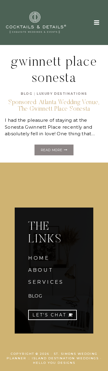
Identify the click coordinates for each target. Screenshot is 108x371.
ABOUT (41, 270)
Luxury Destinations (62, 94)
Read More (57, 150)
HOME (39, 258)
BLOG (35, 296)
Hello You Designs (54, 363)
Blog (26, 94)
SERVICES (46, 282)
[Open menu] (96, 22)
